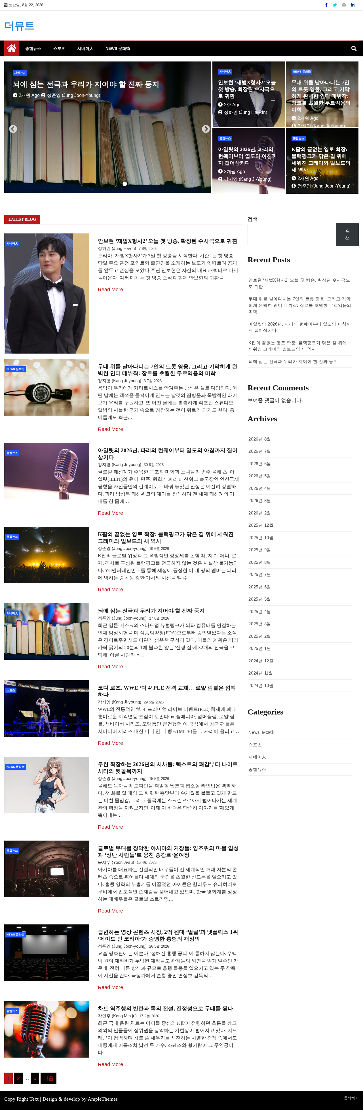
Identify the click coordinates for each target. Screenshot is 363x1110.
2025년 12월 (260, 525)
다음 (48, 1078)
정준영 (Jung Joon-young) (324, 186)
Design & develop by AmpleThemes (80, 1099)
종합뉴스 (33, 48)
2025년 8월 (259, 562)
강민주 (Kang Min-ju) (117, 1015)
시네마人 (85, 48)
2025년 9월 (259, 549)
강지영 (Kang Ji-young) (321, 126)
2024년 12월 (260, 660)
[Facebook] (327, 5)
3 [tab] (108, 184)
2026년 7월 (259, 451)
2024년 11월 (260, 673)
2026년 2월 (259, 513)
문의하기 (351, 1098)
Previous (11, 127)
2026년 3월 (259, 500)
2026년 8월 (259, 439)
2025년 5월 (259, 599)
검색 (253, 219)
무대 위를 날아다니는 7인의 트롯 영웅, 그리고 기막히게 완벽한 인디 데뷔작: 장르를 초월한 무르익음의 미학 (321, 96)
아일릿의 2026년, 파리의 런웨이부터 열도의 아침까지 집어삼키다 (247, 156)
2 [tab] (99, 184)
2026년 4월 (259, 488)
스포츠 (59, 48)
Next (204, 127)
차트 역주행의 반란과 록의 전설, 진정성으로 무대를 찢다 (165, 1008)
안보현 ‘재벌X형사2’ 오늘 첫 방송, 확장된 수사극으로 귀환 (108, 84)
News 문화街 (117, 48)
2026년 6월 (259, 463)
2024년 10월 (260, 685)
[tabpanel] (107, 127)
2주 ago (27, 95)
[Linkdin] (352, 5)
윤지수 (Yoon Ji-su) (116, 862)
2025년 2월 (259, 636)
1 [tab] (91, 184)
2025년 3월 (259, 623)
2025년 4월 (259, 611)
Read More (110, 289)
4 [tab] (116, 184)
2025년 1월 (259, 648)
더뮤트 (19, 25)
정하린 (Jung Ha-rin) (64, 95)
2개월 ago (307, 118)
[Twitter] (335, 5)
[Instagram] (344, 5)
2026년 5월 (259, 475)
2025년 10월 (260, 537)
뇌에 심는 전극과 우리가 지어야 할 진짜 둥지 (151, 611)
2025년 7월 (259, 574)
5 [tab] (125, 184)
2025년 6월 (259, 586)
